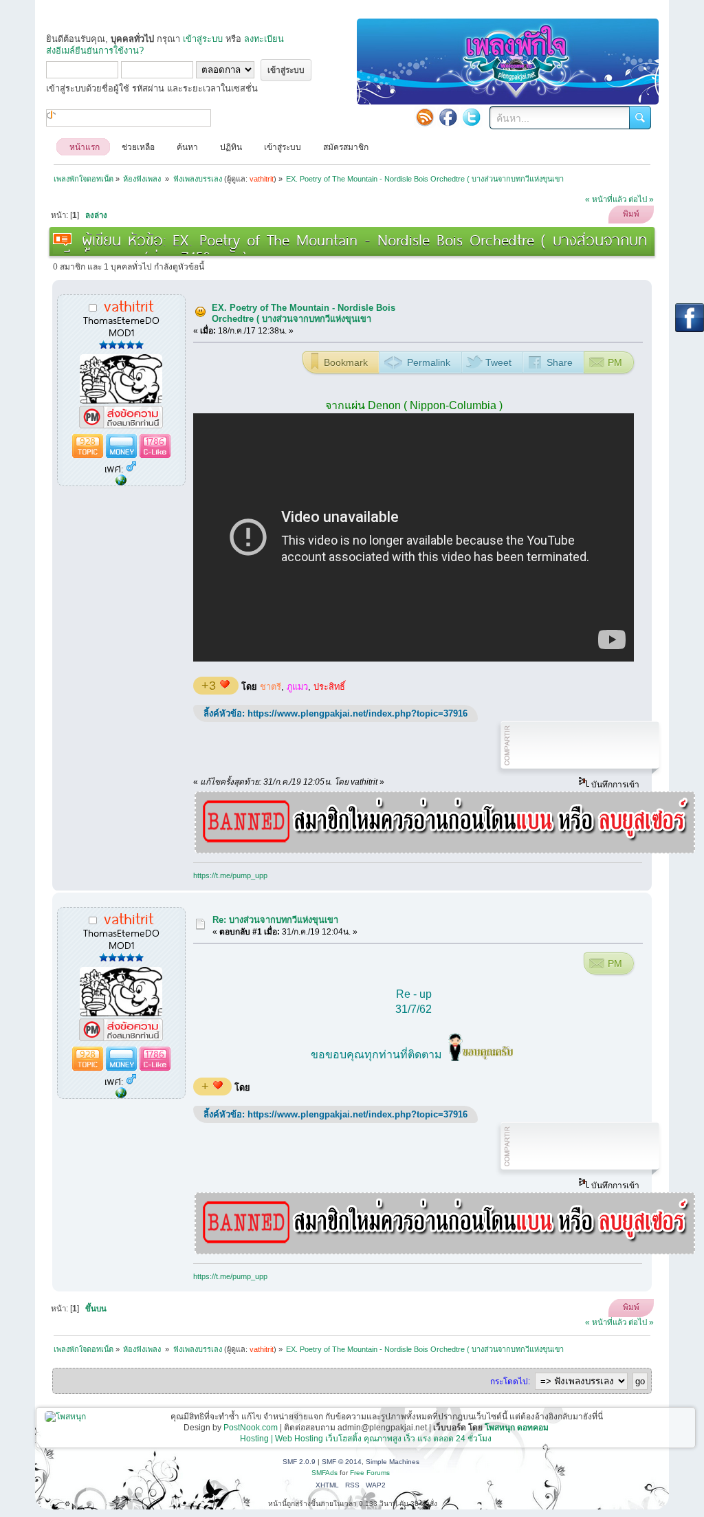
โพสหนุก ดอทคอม (517, 1427)
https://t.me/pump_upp (230, 875)
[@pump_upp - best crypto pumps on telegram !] (121, 481)
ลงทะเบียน (264, 39)
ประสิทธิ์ (329, 686)
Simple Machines (392, 1461)
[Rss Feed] (425, 117)
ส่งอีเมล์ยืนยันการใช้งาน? (95, 50)
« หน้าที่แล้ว (605, 199)
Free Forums (370, 1472)
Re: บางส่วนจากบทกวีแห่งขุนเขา (275, 920)
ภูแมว (297, 686)
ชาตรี (270, 686)
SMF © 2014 (342, 1461)
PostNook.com (250, 1427)
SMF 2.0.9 (299, 1461)
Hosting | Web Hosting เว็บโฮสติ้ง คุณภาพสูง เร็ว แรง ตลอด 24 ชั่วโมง (366, 1438)
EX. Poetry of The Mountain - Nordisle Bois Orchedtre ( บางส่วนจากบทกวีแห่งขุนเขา (303, 314)
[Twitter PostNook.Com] (472, 117)
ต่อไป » (641, 199)
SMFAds (324, 1472)
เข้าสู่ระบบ (203, 39)
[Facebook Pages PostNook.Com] (448, 117)
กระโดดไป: (510, 1381)
